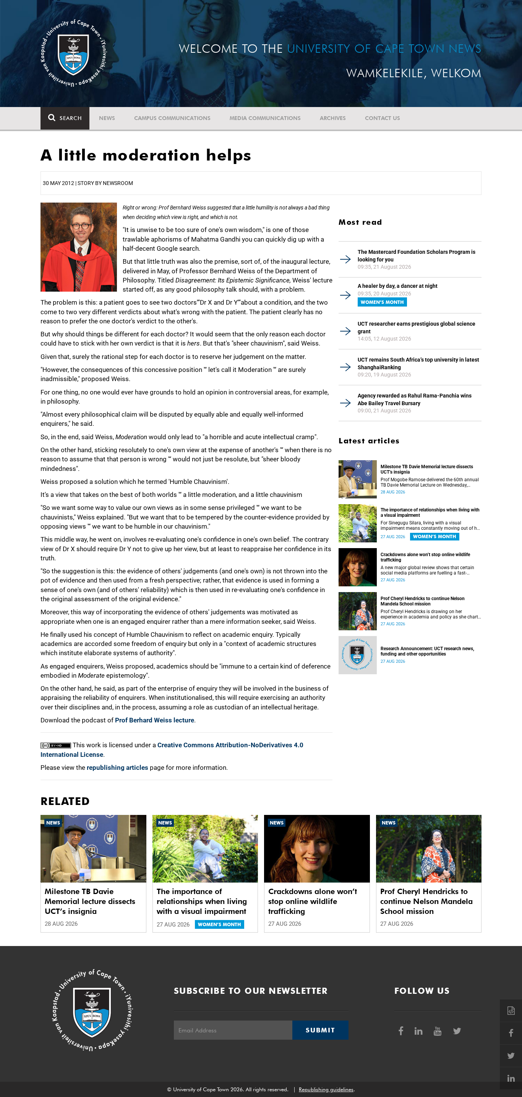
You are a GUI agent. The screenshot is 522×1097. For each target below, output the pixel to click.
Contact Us (382, 118)
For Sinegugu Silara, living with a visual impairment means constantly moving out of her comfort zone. (431, 525)
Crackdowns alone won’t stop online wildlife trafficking (425, 557)
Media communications (265, 118)
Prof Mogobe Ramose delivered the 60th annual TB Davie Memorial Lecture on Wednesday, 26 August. (430, 482)
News (107, 118)
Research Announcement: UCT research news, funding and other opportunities (427, 651)
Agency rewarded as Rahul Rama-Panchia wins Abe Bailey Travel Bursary (415, 399)
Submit (320, 1030)
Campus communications (172, 118)
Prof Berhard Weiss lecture (154, 720)
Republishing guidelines (326, 1089)
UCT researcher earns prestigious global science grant (416, 327)
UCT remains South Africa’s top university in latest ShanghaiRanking (418, 363)
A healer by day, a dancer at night (398, 286)
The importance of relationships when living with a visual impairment (430, 512)
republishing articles (117, 767)
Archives (333, 118)
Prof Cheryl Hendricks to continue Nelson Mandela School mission (423, 601)
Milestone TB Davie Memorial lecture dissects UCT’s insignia (427, 469)
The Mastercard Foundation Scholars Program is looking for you (416, 256)
